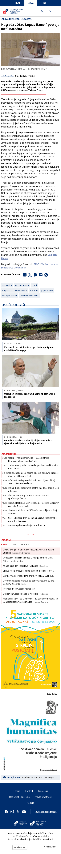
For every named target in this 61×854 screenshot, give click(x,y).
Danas (4, 544)
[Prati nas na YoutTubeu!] (24, 811)
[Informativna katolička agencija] (38, 823)
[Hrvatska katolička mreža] (20, 823)
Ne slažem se (50, 846)
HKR (44, 2)
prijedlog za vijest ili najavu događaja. (32, 777)
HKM (17, 2)
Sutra (13, 544)
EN (50, 11)
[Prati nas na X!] (18, 811)
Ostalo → (24, 544)
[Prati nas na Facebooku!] (6, 811)
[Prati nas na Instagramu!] (12, 811)
